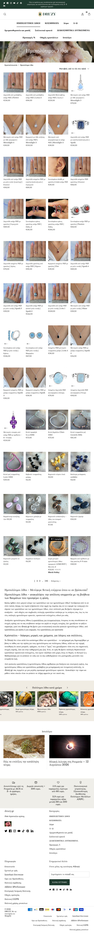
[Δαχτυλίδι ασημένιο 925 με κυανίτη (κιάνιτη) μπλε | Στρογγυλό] (36, 165)
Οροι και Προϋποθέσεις (14, 877)
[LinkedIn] (4, 5)
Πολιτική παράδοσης (13, 881)
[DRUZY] (47, 12)
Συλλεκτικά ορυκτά (43, 28)
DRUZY (8, 909)
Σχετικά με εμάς (11, 869)
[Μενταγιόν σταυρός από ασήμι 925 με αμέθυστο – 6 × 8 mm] (13, 418)
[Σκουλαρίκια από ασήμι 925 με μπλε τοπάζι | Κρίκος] (13, 333)
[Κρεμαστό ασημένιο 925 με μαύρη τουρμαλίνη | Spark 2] (13, 376)
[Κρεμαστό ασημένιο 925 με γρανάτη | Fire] (58, 249)
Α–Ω (75, 21)
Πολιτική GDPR (12, 897)
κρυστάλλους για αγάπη (14, 628)
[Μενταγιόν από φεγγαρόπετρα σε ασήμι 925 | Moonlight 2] (58, 123)
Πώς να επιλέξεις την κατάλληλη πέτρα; (21, 761)
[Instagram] (11, 2)
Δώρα (66, 21)
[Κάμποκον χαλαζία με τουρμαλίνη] (36, 502)
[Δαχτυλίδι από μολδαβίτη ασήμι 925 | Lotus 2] (36, 80)
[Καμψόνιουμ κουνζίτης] (13, 502)
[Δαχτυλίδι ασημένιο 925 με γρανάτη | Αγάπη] (13, 249)
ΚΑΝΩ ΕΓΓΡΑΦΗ (59, 880)
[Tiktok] (17, 2)
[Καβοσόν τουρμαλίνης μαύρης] (36, 460)
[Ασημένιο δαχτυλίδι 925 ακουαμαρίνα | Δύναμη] (58, 376)
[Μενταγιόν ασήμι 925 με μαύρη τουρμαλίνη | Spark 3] (80, 333)
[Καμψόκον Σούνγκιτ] (36, 544)
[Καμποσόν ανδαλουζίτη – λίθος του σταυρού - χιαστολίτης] (58, 502)
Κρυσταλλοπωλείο (11, 63)
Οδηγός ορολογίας (12, 893)
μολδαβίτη (41, 665)
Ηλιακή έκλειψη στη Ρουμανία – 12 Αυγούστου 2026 (68, 761)
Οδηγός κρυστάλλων (49, 35)
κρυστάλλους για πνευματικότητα (46, 618)
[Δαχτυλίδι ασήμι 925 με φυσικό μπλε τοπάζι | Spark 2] (36, 291)
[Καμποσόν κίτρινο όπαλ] (58, 460)
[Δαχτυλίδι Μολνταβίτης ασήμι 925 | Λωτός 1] (58, 80)
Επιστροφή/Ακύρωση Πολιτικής (17, 889)
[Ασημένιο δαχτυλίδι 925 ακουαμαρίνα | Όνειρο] (80, 376)
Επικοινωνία (10, 864)
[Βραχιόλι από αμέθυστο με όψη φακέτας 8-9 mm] (80, 544)
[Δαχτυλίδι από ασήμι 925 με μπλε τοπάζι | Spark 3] (13, 291)
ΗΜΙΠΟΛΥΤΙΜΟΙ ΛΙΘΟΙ (28, 21)
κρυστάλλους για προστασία (52, 628)
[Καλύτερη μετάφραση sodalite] (80, 460)
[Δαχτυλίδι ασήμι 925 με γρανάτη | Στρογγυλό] (13, 207)
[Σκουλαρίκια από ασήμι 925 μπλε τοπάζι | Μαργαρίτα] (36, 333)
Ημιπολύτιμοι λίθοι (26, 63)
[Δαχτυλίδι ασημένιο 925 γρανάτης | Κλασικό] (80, 165)
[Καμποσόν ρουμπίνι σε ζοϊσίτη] (13, 544)
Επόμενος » (55, 579)
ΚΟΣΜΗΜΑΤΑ (52, 21)
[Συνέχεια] (82, 12)
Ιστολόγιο (67, 35)
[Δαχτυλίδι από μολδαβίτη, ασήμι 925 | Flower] (13, 80)
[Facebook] (7, 2)
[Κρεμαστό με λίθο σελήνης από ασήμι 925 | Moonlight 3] (36, 123)
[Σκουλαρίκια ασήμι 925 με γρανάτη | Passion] (80, 207)
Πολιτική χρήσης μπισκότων (16, 901)
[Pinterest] (21, 2)
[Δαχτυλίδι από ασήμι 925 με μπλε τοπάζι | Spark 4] (80, 249)
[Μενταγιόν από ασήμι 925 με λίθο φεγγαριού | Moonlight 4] (13, 123)
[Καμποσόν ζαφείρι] (80, 502)
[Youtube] (14, 2)
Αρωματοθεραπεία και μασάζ (17, 28)
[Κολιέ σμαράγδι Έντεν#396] (36, 418)
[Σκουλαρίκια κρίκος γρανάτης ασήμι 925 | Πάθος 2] (36, 207)
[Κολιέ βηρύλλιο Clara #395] (58, 418)
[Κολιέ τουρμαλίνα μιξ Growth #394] (80, 418)
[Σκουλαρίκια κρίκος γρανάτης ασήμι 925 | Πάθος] (58, 207)
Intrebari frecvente (14, 873)
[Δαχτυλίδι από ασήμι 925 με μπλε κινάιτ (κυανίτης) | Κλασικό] (13, 165)
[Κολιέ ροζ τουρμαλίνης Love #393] (13, 460)
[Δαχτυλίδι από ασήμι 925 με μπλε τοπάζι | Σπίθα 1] (58, 291)
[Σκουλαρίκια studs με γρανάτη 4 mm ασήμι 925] (58, 165)
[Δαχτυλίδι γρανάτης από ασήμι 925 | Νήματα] (36, 249)
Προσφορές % (29, 35)
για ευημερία (31, 628)
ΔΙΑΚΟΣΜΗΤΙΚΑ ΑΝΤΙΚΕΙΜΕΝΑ (73, 28)
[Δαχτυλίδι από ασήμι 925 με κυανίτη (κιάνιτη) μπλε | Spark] (80, 123)
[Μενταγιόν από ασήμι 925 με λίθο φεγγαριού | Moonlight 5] (80, 80)
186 (46, 579)
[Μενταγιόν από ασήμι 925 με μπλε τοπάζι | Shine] (80, 291)
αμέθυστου (51, 662)
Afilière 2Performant (15, 885)
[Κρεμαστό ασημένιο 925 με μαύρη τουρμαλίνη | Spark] (36, 376)
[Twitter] (4, 2)
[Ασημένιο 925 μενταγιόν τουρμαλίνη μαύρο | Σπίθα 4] (58, 333)
